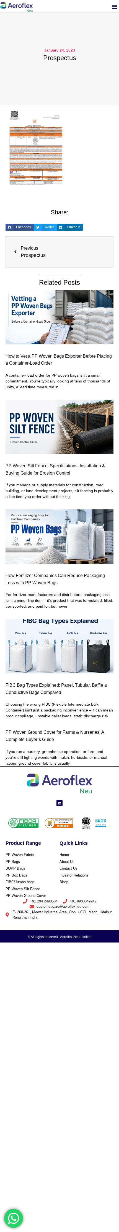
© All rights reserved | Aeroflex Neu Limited (60, 937)
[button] (114, 6)
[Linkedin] (59, 803)
